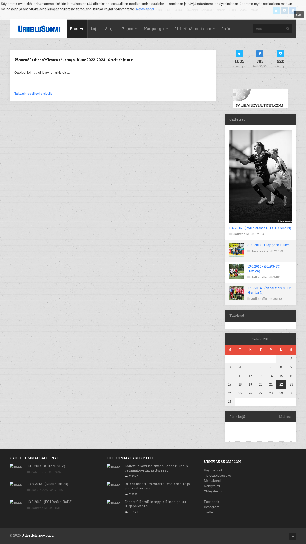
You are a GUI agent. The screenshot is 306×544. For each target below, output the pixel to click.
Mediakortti (212, 481)
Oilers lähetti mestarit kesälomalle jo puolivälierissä (157, 486)
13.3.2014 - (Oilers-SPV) (46, 466)
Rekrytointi (212, 486)
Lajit (95, 28)
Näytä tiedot (145, 9)
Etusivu (77, 28)
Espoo (127, 28)
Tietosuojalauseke (217, 475)
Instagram (211, 507)
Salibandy (38, 472)
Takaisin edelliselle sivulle (33, 93)
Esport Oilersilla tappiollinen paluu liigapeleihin (155, 504)
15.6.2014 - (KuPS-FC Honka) (263, 268)
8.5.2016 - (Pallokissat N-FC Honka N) (260, 228)
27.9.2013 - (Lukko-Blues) (47, 484)
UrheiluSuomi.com (193, 28)
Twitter (209, 512)
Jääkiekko (259, 251)
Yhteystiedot (213, 491)
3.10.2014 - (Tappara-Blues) (269, 245)
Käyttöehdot (213, 470)
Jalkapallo (241, 234)
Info (226, 28)
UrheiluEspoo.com (37, 535)
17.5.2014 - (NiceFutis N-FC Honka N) (269, 290)
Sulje (298, 14)
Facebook (211, 502)
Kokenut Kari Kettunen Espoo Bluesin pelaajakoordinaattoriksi (156, 468)
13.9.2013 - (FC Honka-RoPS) (50, 502)
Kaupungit (154, 28)
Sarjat (110, 28)
